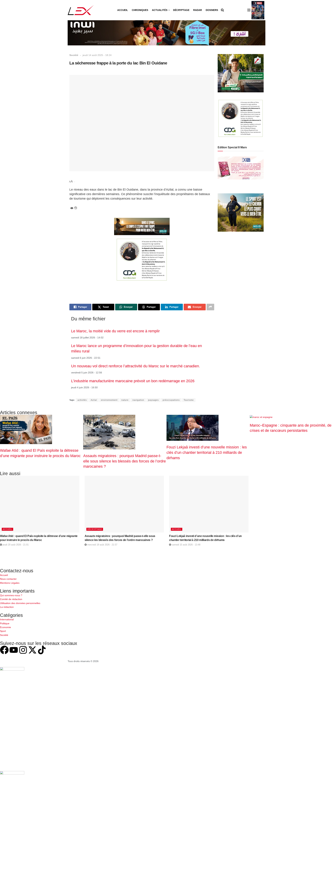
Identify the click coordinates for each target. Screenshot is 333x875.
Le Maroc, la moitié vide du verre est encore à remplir (115, 331)
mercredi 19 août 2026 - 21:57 (102, 544)
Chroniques (140, 10)
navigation (138, 400)
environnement (109, 400)
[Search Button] (222, 10)
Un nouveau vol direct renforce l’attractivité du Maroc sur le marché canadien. (135, 366)
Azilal (94, 400)
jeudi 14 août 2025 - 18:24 (97, 55)
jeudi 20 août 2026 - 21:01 (15, 544)
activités (82, 400)
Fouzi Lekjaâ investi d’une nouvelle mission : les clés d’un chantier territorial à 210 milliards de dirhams (206, 452)
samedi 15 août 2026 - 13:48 (185, 544)
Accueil (122, 10)
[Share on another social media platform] (210, 307)
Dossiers (212, 10)
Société (73, 55)
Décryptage (181, 10)
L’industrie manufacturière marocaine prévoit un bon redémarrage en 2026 (132, 381)
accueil (7, 529)
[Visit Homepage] (81, 10)
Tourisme (189, 400)
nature (125, 400)
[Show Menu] (248, 10)
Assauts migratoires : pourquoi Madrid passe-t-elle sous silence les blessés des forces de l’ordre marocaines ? (124, 461)
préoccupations (171, 400)
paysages (153, 400)
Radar (197, 10)
